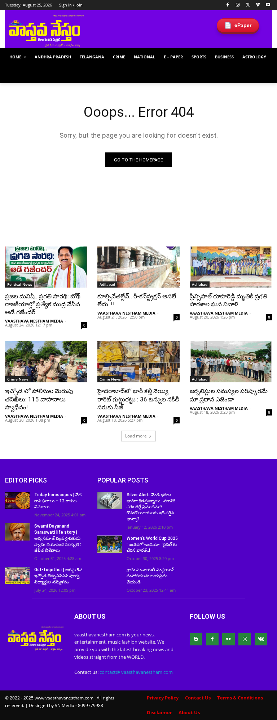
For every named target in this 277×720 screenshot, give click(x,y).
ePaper (237, 25)
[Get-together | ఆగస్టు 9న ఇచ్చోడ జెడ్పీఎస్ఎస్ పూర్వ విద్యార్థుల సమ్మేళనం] (17, 575)
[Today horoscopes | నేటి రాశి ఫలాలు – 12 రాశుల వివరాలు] (17, 500)
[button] (263, 74)
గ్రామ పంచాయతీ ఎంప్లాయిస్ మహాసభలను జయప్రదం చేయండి (150, 576)
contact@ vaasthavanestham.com (136, 672)
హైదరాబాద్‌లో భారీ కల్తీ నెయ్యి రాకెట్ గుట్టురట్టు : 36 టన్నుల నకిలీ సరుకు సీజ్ (138, 398)
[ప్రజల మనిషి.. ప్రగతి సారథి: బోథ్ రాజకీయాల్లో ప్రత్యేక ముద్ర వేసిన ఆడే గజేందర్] (46, 267)
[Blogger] (196, 639)
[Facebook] (228, 5)
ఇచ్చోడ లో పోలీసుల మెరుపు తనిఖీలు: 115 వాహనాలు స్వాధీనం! (39, 398)
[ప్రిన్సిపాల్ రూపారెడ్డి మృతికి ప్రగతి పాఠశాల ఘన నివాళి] (231, 267)
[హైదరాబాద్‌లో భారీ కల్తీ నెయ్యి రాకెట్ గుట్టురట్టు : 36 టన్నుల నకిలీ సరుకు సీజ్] (138, 361)
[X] (248, 5)
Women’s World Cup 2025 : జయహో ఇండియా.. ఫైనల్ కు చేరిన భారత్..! (152, 544)
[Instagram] (238, 5)
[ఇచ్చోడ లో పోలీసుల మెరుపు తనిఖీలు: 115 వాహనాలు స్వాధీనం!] (46, 361)
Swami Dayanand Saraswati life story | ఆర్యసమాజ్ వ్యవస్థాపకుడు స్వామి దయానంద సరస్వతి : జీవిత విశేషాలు (57, 538)
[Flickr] (228, 639)
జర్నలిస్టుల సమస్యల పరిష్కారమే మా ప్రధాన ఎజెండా (229, 395)
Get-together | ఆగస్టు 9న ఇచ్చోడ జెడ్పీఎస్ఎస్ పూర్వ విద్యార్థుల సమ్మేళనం (58, 576)
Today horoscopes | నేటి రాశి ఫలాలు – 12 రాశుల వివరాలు (58, 501)
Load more (136, 436)
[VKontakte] (261, 639)
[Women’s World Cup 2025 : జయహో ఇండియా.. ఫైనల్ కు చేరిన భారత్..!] (109, 544)
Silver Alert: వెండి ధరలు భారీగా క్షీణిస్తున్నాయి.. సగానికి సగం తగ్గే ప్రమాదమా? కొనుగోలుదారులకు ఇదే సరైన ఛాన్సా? (151, 506)
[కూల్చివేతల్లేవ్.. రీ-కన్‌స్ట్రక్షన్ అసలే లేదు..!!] (138, 267)
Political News (19, 284)
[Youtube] (268, 5)
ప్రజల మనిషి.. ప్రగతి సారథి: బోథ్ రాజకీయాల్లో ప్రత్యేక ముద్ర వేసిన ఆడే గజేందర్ (42, 304)
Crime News (17, 379)
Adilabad (107, 284)
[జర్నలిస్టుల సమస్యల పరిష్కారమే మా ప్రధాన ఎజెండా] (231, 361)
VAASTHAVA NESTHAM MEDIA (34, 321)
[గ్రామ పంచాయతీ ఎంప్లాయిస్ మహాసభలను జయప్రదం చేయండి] (109, 575)
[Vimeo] (258, 5)
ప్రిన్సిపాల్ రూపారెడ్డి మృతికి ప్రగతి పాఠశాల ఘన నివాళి (228, 300)
